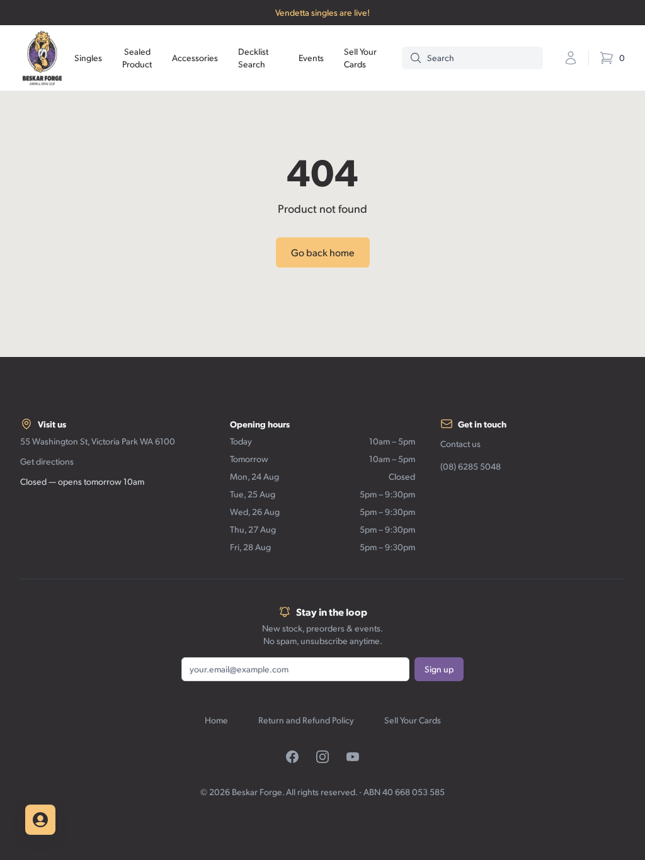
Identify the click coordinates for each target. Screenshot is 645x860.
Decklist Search (253, 57)
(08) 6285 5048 (470, 466)
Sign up (439, 669)
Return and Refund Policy (306, 720)
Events (311, 57)
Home (216, 720)
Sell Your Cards (360, 57)
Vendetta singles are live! (322, 12)
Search (440, 57)
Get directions (47, 461)
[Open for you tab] (40, 820)
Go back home (323, 252)
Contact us (460, 443)
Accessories (195, 57)
